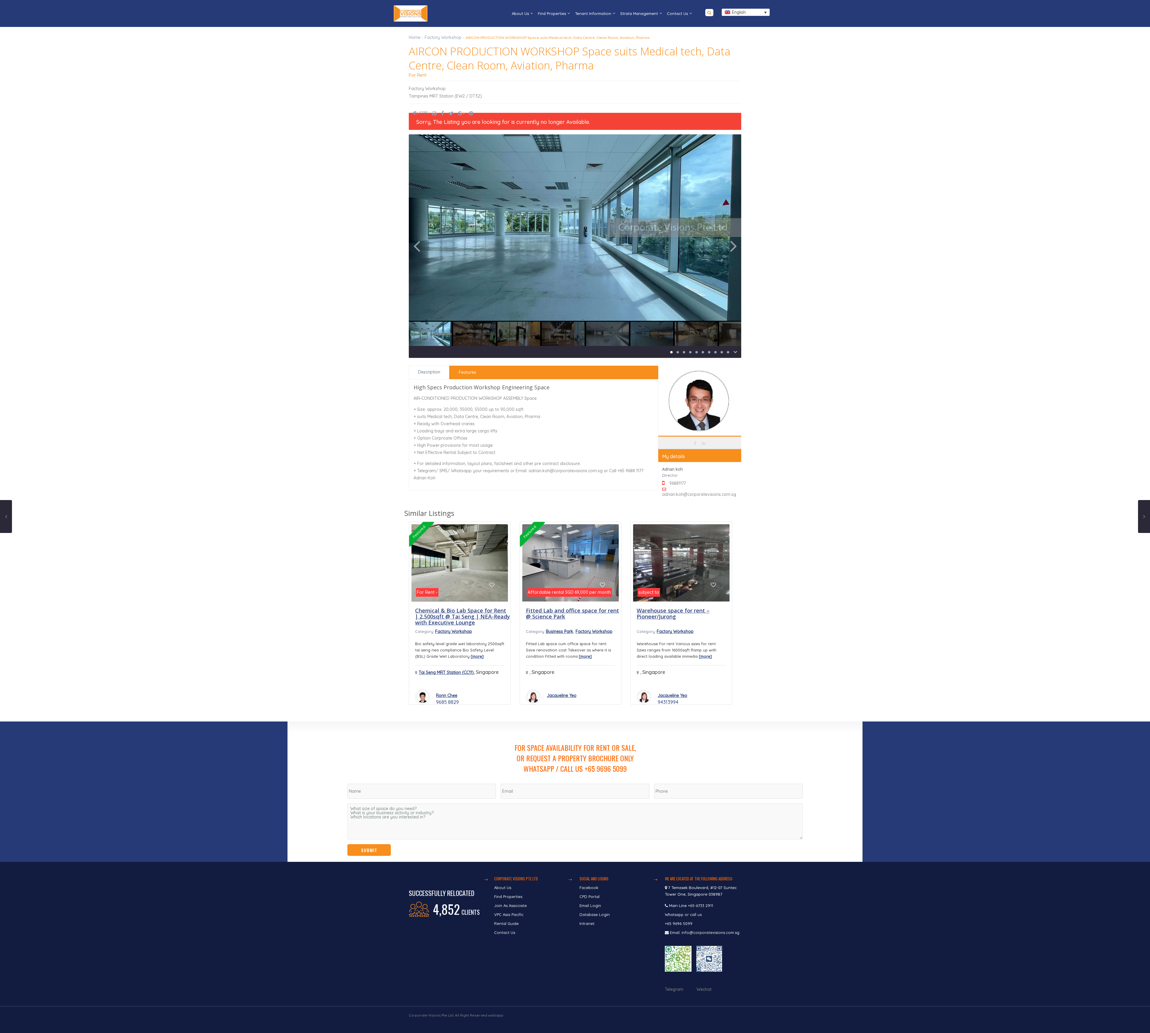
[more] (477, 656)
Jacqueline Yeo (561, 695)
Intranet (586, 923)
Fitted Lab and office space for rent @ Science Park (572, 613)
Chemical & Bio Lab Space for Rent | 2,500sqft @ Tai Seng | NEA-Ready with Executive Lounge (462, 616)
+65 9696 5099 (678, 923)
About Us (520, 13)
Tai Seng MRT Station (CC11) (446, 672)
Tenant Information (593, 13)
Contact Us (677, 13)
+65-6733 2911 (700, 905)
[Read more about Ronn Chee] (422, 696)
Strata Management (639, 13)
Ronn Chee (446, 695)
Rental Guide (506, 923)
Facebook (588, 887)
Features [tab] (467, 372)
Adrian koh (699, 426)
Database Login (594, 914)
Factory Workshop (443, 37)
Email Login (590, 905)
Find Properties (552, 13)
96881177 (677, 483)
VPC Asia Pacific (508, 914)
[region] (575, 791)
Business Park (559, 631)
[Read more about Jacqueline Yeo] (533, 696)
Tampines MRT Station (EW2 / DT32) (445, 96)
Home (414, 37)
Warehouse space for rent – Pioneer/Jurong (673, 613)
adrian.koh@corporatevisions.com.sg (699, 494)
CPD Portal (589, 896)
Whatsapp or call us (684, 914)
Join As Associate (510, 905)
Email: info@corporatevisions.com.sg (704, 932)
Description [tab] (429, 372)
